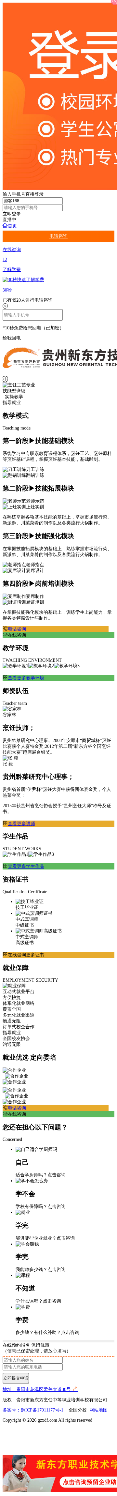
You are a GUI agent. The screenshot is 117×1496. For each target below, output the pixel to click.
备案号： (12, 1410)
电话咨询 (58, 236)
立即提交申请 (16, 1378)
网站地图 (97, 1410)
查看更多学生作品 (26, 866)
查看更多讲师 (21, 823)
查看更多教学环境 (26, 677)
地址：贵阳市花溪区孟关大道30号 (37, 1389)
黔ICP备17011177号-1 (42, 1410)
